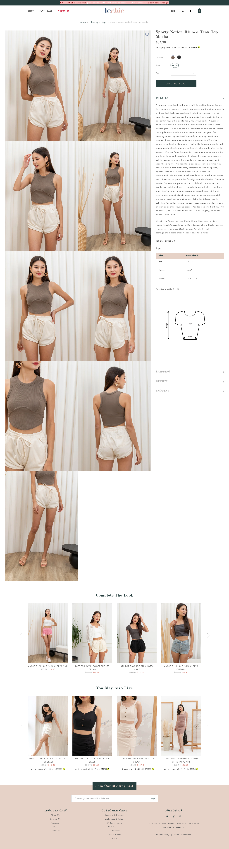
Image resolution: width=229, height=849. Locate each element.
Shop (31, 11)
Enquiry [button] (162, 391)
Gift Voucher (114, 826)
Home (83, 22)
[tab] (190, 97)
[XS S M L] (48, 633)
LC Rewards (114, 830)
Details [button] (162, 98)
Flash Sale (46, 11)
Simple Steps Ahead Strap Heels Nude (188, 232)
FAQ (114, 838)
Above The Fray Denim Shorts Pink (185, 220)
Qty (158, 73)
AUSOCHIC (63, 11)
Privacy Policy (163, 834)
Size (158, 65)
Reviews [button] (162, 381)
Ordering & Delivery (114, 815)
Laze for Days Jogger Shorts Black (195, 224)
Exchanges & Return (114, 819)
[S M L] (92, 633)
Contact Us (55, 819)
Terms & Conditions (182, 834)
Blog (55, 826)
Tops (104, 22)
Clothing (94, 22)
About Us (55, 815)
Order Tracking (114, 822)
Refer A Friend (114, 834)
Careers (55, 822)
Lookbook (55, 830)
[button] (190, 371)
